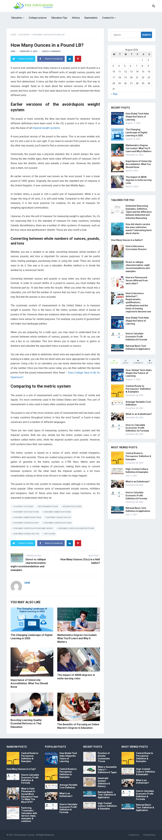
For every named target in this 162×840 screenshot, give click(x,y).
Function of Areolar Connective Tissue (104, 757)
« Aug (114, 93)
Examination (90, 17)
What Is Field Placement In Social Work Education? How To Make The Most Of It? (29, 795)
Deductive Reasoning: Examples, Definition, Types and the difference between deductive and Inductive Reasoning (139, 212)
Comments (138, 363)
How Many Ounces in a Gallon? (127, 240)
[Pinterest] (78, 59)
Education (16, 17)
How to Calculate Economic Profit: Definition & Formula (136, 336)
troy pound (49, 534)
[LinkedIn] (70, 59)
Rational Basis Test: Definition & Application (107, 795)
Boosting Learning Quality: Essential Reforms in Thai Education (26, 723)
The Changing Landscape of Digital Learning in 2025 (136, 132)
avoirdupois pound (72, 506)
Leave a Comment (51, 51)
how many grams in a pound (57, 512)
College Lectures (38, 17)
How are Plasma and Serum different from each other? (137, 280)
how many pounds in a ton (26, 534)
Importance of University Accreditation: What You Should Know (29, 683)
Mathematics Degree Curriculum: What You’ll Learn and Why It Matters (77, 638)
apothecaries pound (48, 506)
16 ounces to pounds (23, 506)
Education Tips (59, 17)
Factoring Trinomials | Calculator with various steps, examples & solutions (29, 814)
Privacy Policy (149, 835)
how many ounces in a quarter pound (76, 528)
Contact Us (108, 17)
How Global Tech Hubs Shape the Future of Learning (137, 116)
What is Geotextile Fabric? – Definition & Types (107, 770)
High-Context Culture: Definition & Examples (107, 806)
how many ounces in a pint (26, 523)
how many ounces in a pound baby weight (33, 528)
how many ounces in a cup (58, 517)
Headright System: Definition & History (104, 782)
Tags (149, 363)
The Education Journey (24, 835)
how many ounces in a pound (58, 523)
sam (13, 51)
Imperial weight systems (46, 127)
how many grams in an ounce (27, 517)
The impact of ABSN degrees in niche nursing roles (139, 180)
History (76, 17)
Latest (125, 363)
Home (13, 35)
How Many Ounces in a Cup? (21, 769)
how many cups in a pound (26, 512)
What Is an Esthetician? (139, 414)
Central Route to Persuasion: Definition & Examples (138, 389)
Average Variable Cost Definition (68, 786)
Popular (114, 363)
